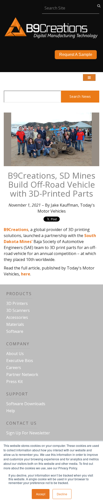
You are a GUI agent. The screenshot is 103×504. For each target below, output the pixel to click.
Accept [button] (40, 494)
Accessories (17, 317)
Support (17, 394)
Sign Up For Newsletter (28, 433)
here (25, 274)
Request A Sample (75, 54)
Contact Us (21, 423)
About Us (15, 353)
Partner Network (22, 374)
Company (18, 344)
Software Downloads (25, 403)
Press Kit (14, 381)
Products (19, 293)
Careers (13, 367)
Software (14, 331)
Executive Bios (19, 360)
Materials (15, 324)
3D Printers (17, 303)
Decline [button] (62, 494)
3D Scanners (18, 310)
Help (10, 410)
